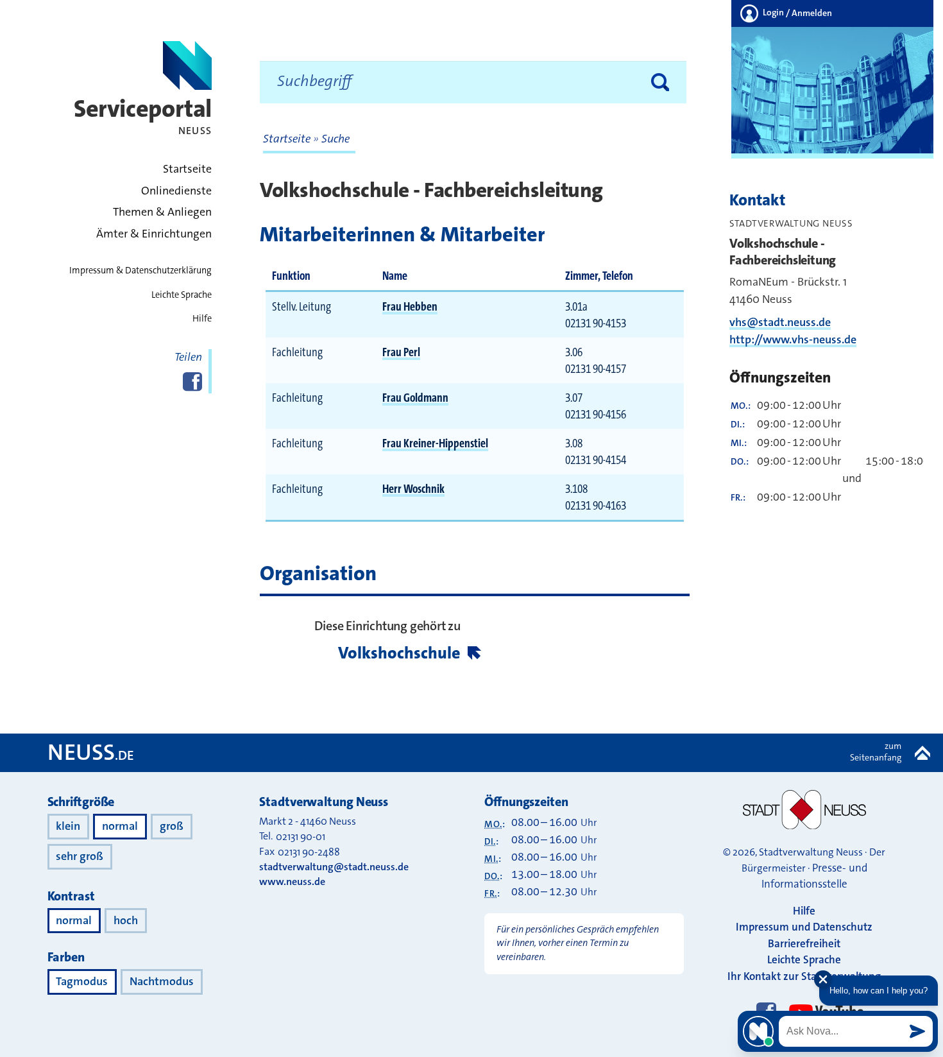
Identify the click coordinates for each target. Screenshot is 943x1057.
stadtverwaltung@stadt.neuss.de (334, 866)
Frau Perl (401, 352)
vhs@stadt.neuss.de (780, 322)
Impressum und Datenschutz (804, 927)
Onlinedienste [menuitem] (176, 191)
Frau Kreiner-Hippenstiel (435, 443)
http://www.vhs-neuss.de (792, 339)
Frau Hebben (410, 306)
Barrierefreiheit (804, 943)
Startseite (288, 138)
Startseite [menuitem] (187, 169)
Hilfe (202, 319)
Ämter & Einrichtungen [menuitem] (154, 234)
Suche (335, 138)
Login (796, 13)
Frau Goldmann (415, 398)
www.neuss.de (292, 881)
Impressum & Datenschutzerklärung (140, 270)
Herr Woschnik (413, 489)
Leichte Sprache (181, 295)
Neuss (91, 752)
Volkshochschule (399, 653)
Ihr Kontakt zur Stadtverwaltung (804, 976)
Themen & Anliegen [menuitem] (162, 212)
